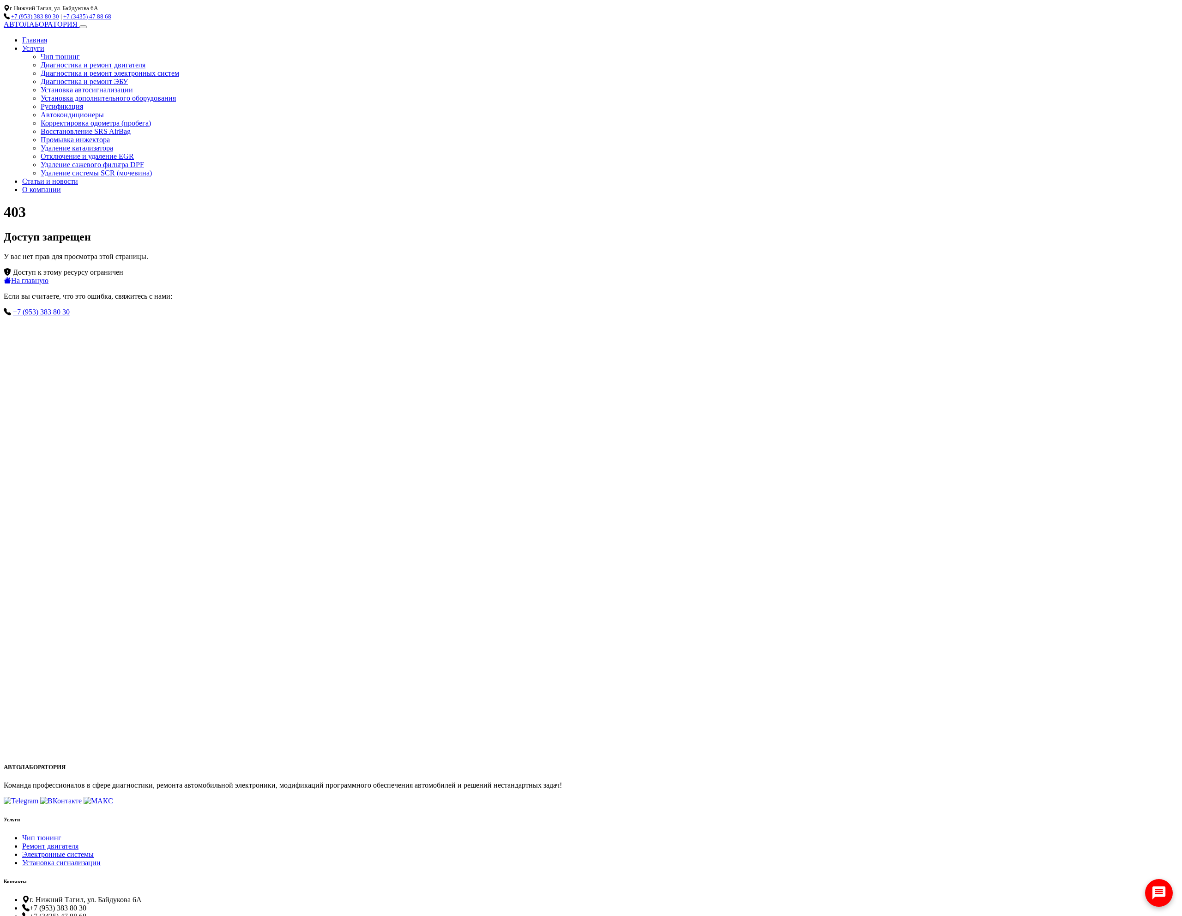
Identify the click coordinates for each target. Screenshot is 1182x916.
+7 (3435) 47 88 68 (87, 16)
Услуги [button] (33, 48)
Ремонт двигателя (50, 846)
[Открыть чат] (1159, 893)
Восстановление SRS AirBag (86, 131)
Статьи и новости (50, 181)
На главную (29, 280)
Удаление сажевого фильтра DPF (92, 165)
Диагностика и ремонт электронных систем (110, 73)
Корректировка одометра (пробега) (96, 123)
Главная (34, 40)
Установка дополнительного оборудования (108, 98)
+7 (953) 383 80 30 (35, 16)
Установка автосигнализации (87, 90)
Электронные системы (58, 854)
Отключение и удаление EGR (87, 156)
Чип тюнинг (60, 56)
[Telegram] (22, 801)
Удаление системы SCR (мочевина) (96, 173)
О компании (41, 189)
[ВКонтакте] (62, 801)
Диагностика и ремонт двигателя (93, 65)
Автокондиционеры (72, 115)
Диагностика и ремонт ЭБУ (84, 81)
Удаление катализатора (77, 148)
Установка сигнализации (61, 863)
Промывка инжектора (75, 140)
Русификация (62, 106)
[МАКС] (98, 801)
